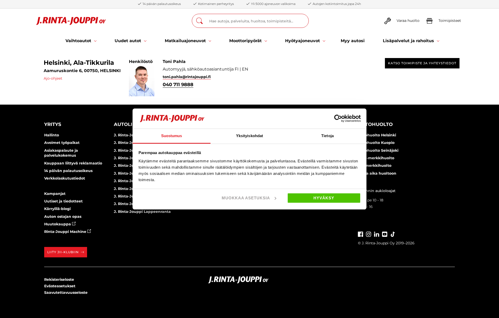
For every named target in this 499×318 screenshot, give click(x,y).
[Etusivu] (71, 21)
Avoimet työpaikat (62, 142)
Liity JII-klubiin (63, 252)
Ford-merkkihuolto (376, 158)
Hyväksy (323, 198)
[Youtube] (384, 233)
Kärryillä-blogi (57, 208)
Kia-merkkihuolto (374, 165)
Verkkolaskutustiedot (64, 178)
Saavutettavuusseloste (66, 292)
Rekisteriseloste (59, 279)
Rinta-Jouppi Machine (65, 231)
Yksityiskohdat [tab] (249, 135)
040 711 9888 (178, 84)
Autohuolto (375, 124)
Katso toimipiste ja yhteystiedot (422, 63)
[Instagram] (368, 233)
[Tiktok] (392, 233)
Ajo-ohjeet (53, 78)
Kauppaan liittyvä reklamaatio (73, 163)
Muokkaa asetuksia (246, 198)
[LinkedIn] (376, 233)
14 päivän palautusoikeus (68, 170)
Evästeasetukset (59, 286)
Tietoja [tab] (327, 135)
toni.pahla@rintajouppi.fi (187, 76)
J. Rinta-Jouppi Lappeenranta (142, 211)
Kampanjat (54, 193)
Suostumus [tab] (171, 135)
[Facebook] (360, 233)
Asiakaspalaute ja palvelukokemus (61, 153)
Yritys (52, 124)
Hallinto (51, 135)
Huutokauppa (58, 224)
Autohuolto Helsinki (377, 135)
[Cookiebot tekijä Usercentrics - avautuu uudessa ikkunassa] (338, 118)
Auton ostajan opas (62, 216)
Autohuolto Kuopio (376, 142)
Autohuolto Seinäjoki (378, 150)
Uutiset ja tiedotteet (63, 201)
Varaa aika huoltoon (377, 173)
